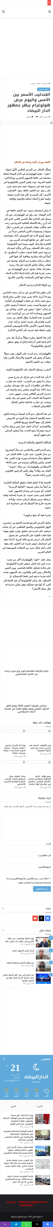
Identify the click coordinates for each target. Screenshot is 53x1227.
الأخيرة (40, 1106)
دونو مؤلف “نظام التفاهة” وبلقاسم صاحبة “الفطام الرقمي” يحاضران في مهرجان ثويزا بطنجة (39, 780)
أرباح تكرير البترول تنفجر (23, 951)
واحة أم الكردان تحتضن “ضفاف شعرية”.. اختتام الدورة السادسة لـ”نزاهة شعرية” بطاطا (14, 749)
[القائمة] (3, 13)
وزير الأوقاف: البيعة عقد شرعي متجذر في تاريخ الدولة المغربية (40, 748)
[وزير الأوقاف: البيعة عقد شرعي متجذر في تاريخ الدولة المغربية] (39, 736)
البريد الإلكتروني (44, 855)
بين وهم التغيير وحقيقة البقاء (20, 963)
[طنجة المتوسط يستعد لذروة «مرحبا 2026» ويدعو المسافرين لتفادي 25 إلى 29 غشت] (42, 1180)
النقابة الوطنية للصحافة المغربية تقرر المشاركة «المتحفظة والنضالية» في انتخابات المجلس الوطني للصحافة (18, 1135)
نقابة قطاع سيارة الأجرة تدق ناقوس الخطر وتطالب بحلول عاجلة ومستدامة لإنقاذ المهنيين (18, 1150)
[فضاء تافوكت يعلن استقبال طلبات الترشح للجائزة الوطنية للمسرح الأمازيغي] (13, 767)
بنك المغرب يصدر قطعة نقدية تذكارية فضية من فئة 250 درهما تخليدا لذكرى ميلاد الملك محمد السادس (18, 1165)
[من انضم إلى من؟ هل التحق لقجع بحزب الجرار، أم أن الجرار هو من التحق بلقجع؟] (43, 979)
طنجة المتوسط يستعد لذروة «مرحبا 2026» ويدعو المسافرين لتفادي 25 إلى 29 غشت (19, 1179)
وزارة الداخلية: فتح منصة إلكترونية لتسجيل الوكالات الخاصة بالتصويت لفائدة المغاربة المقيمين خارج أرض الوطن (18, 1120)
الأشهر (13, 1106)
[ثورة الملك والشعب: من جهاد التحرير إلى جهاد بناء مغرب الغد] (43, 942)
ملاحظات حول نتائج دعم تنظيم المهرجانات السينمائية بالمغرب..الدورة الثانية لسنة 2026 (29, 630)
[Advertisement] (26, 49)
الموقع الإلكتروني (44, 867)
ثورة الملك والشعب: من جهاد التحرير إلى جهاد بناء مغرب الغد (19, 940)
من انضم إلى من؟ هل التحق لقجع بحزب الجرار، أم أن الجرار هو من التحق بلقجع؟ (18, 978)
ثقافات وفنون (35, 83)
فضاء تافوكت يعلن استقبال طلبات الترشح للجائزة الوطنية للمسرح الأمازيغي (14, 780)
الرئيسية (45, 83)
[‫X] (41, 918)
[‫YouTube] (35, 918)
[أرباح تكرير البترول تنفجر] (43, 954)
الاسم (48, 844)
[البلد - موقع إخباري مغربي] (39, 12)
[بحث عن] (49, 13)
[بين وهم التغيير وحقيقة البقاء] (43, 966)
